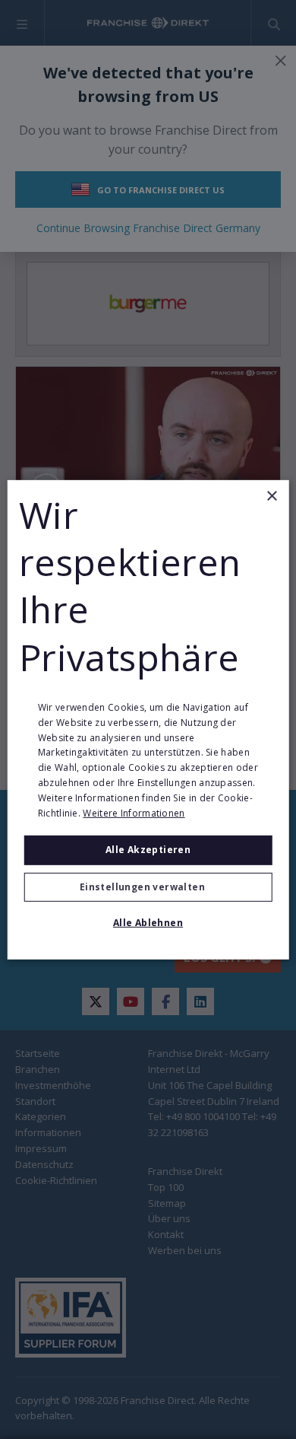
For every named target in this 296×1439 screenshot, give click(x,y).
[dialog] (148, 719)
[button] (148, 887)
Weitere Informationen (133, 812)
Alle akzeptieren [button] (148, 849)
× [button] (271, 495)
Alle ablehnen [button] (148, 922)
